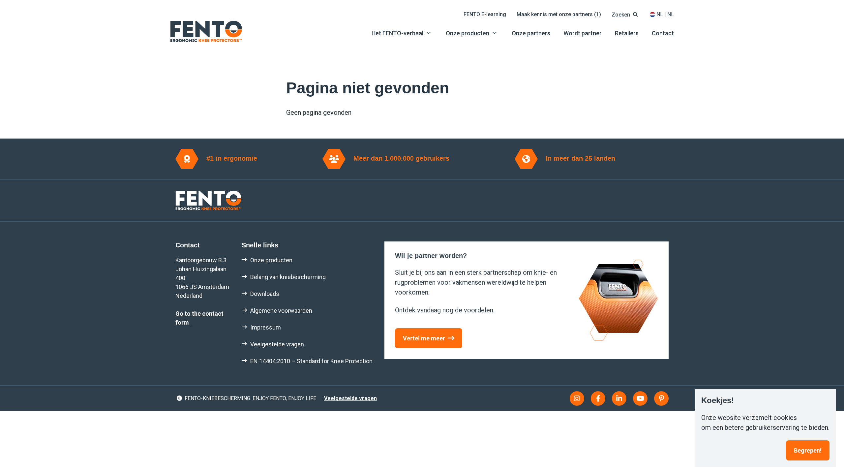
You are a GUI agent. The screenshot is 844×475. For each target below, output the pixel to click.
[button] (625, 14)
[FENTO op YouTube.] (640, 398)
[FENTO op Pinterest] (661, 398)
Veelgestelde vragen (350, 398)
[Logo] (206, 31)
